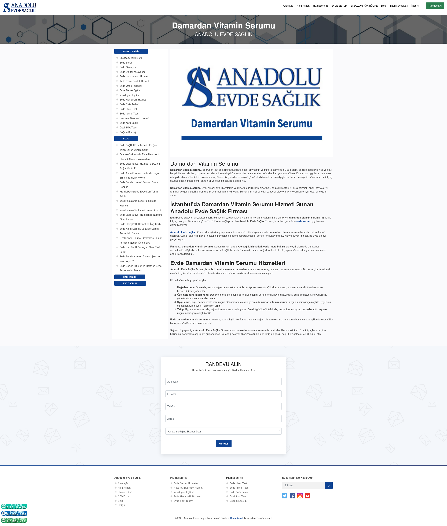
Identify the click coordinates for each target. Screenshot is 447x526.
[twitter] (284, 495)
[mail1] (14, 506)
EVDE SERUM (339, 5)
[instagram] (300, 495)
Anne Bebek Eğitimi (130, 90)
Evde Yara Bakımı (129, 122)
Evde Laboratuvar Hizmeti (134, 76)
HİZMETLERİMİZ (131, 51)
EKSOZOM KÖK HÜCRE (364, 5)
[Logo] (19, 7)
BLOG (126, 138)
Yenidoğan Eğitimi (129, 95)
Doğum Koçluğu (128, 132)
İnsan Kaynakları (399, 5)
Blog (383, 5)
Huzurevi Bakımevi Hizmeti (134, 118)
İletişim (415, 5)
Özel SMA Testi (128, 127)
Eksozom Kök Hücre (131, 58)
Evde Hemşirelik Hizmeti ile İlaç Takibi (140, 224)
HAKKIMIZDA (130, 277)
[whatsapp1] (14, 520)
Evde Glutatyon (128, 67)
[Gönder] (329, 485)
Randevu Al (435, 5)
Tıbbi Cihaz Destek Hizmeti (134, 81)
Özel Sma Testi (238, 496)
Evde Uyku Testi (128, 109)
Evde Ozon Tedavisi (131, 85)
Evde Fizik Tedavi (129, 104)
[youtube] (307, 495)
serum (306, 221)
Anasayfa (288, 5)
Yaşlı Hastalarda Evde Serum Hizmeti (140, 210)
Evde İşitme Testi (129, 113)
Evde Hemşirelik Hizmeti (133, 99)
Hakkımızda (303, 5)
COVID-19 (123, 496)
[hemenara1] (14, 513)
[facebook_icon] (292, 495)
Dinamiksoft (237, 518)
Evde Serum (126, 62)
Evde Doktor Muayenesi (133, 71)
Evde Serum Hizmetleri (186, 483)
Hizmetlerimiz (320, 5)
